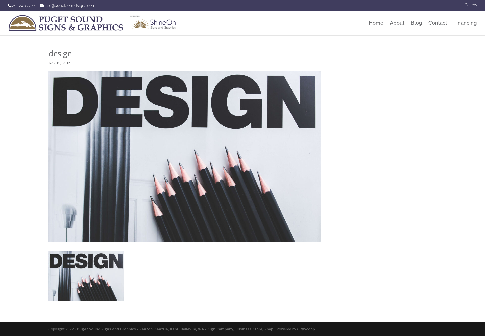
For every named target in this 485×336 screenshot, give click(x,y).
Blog (416, 23)
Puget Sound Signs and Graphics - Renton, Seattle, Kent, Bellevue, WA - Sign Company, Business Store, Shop (175, 329)
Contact (437, 23)
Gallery (471, 5)
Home (376, 23)
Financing (465, 23)
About (397, 23)
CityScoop (306, 329)
